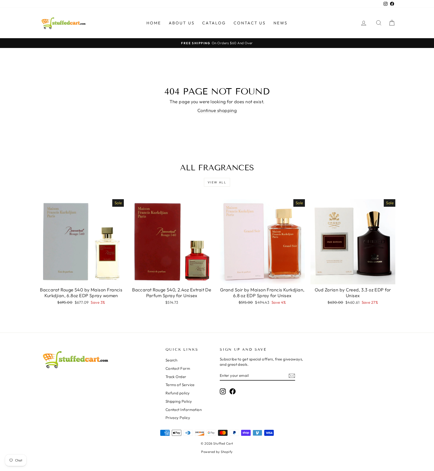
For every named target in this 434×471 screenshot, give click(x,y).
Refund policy (178, 393)
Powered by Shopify (217, 452)
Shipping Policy (179, 401)
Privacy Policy (178, 417)
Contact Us (250, 22)
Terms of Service (180, 384)
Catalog (214, 22)
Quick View (81, 279)
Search (172, 360)
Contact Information (184, 409)
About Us (182, 22)
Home (153, 22)
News (281, 22)
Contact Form (178, 368)
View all (217, 182)
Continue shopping (217, 110)
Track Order (176, 376)
